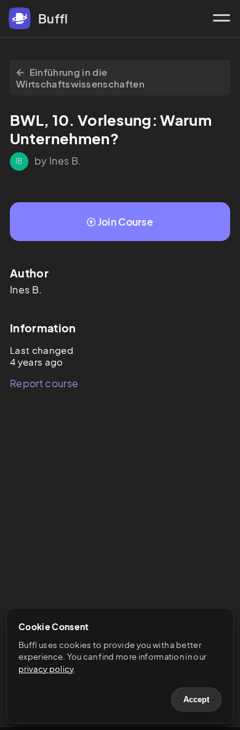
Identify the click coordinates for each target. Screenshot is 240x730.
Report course (44, 383)
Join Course (126, 221)
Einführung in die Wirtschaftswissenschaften (80, 77)
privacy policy (45, 669)
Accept (196, 699)
